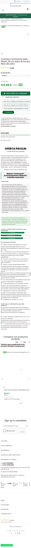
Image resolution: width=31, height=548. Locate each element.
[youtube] (19, 533)
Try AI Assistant (9, 112)
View (21, 403)
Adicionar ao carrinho (16, 93)
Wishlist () (26, 1)
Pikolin (7, 120)
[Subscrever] (26, 426)
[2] (3, 67)
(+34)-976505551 (7, 463)
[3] (5, 67)
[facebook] (11, 533)
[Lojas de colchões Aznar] (15, 476)
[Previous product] (29, 20)
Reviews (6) (5, 140)
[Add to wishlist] (18, 388)
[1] (1, 67)
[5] (9, 67)
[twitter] (13, 533)
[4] (7, 67)
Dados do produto (8, 137)
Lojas (29, 3)
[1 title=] (4, 397)
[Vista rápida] (23, 388)
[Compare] (21, 388)
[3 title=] (8, 397)
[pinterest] (17, 533)
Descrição (5, 133)
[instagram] (15, 533)
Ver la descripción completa (8, 126)
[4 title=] (10, 397)
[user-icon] (19, 10)
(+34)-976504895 (8, 465)
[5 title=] (11, 397)
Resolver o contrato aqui (15, 526)
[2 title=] (6, 397)
